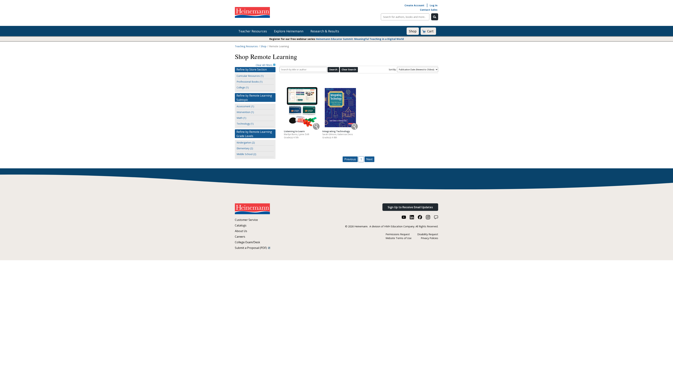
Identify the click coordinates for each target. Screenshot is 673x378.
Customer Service (246, 220)
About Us (241, 231)
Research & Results (324, 31)
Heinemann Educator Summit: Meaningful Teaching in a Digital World (360, 39)
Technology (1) (245, 123)
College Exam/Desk (247, 242)
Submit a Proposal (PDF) (251, 248)
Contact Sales (428, 9)
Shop (413, 31)
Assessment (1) (245, 106)
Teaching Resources (246, 46)
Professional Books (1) (250, 81)
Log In (433, 5)
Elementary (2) (245, 148)
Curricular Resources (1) (250, 76)
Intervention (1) (245, 112)
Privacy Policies (429, 238)
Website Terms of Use (399, 238)
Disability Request (427, 234)
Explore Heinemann (288, 31)
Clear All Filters (264, 65)
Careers (240, 237)
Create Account (414, 5)
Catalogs (240, 225)
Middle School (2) (246, 154)
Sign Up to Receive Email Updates (410, 207)
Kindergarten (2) (246, 142)
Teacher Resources (252, 31)
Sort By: (392, 69)
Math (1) (241, 118)
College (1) (243, 87)
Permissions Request (398, 234)
